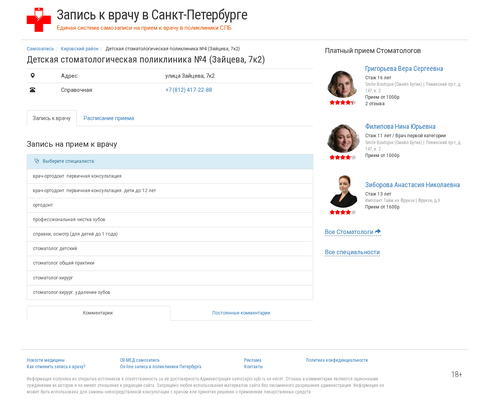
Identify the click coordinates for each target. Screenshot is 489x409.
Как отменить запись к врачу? (56, 366)
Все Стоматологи (350, 232)
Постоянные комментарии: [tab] (241, 313)
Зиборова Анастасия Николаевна (412, 185)
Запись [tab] (52, 118)
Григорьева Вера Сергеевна (404, 68)
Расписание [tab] (109, 118)
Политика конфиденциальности (337, 360)
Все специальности (352, 252)
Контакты (253, 366)
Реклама (252, 360)
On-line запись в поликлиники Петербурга (160, 366)
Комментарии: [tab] (98, 313)
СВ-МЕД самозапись (139, 360)
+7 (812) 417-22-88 (188, 90)
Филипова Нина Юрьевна (400, 126)
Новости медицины (46, 360)
